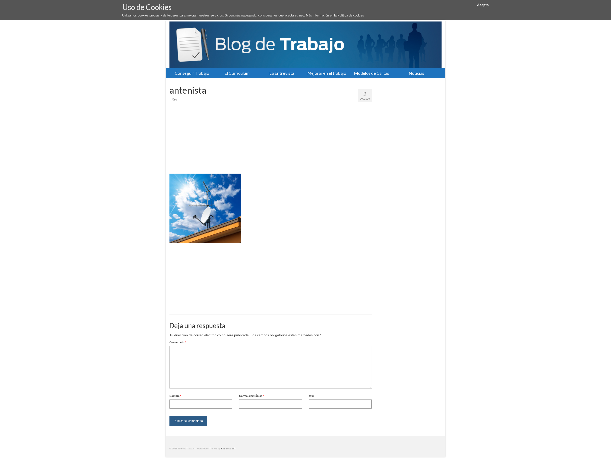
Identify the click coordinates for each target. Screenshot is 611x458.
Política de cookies (350, 15)
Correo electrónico (251, 395)
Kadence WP (228, 448)
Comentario (177, 342)
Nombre (175, 395)
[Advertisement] (270, 137)
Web (312, 395)
